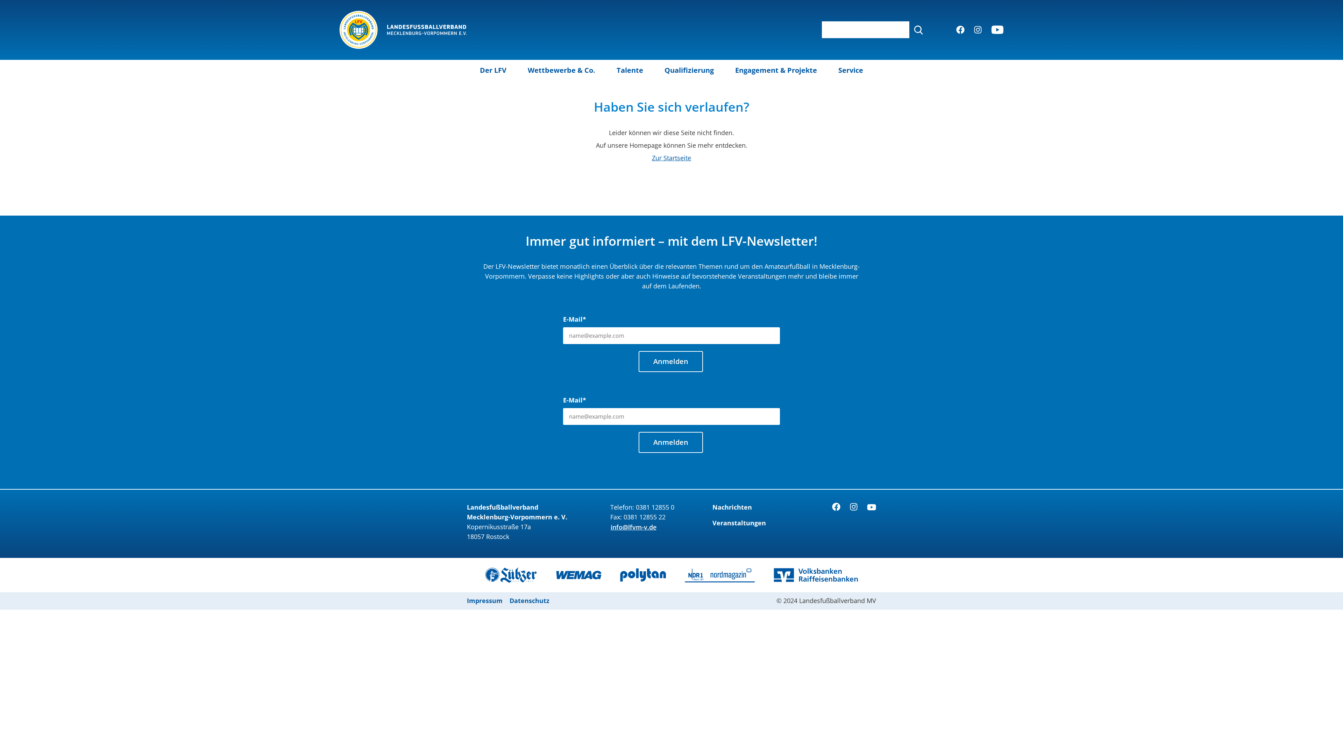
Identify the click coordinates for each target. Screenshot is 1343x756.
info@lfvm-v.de (633, 527)
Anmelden (670, 361)
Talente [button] (630, 70)
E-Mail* (574, 319)
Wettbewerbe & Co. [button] (561, 70)
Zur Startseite (671, 158)
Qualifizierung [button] (689, 70)
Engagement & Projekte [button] (776, 70)
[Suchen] (918, 29)
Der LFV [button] (493, 70)
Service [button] (850, 70)
